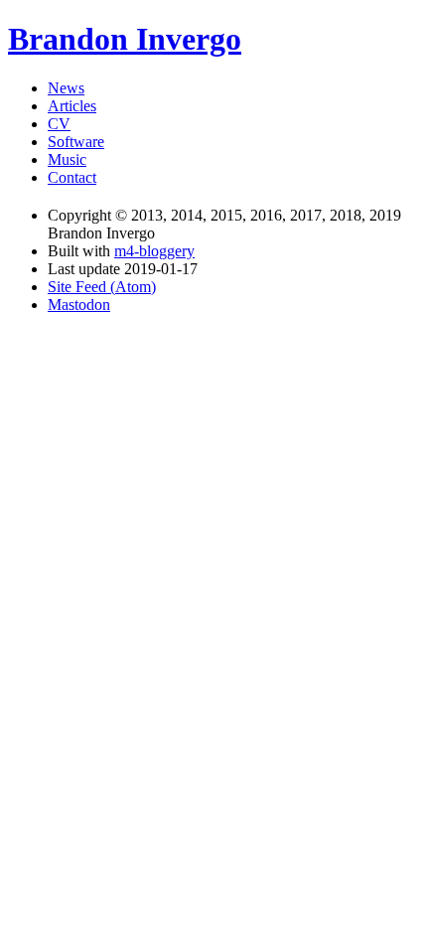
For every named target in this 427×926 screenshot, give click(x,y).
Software (76, 141)
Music (67, 159)
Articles (72, 105)
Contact (72, 177)
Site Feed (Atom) (102, 286)
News (66, 87)
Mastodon (79, 304)
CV (59, 123)
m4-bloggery (154, 250)
